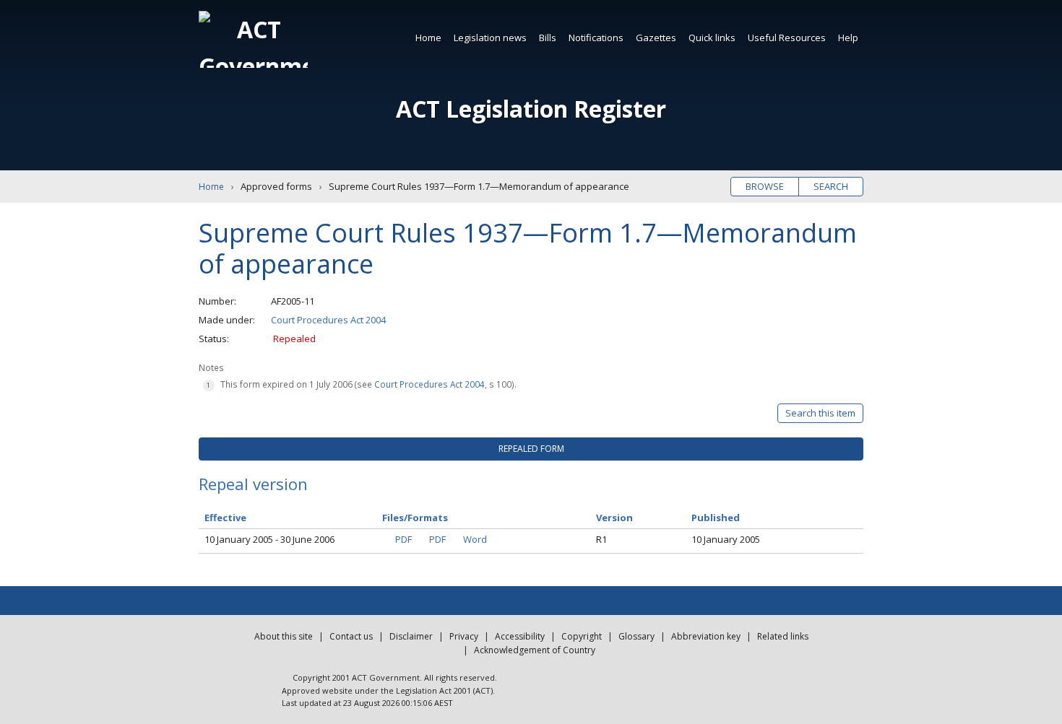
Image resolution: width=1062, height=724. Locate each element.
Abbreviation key (706, 636)
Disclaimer (411, 636)
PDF (403, 539)
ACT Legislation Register (531, 108)
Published (715, 517)
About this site (283, 636)
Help (848, 37)
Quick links (711, 37)
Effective (225, 517)
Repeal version (253, 483)
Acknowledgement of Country (534, 650)
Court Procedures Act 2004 (328, 319)
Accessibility (520, 636)
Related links (782, 636)
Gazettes (656, 37)
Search (830, 186)
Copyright (581, 636)
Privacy (463, 636)
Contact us (351, 636)
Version (614, 517)
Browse (765, 186)
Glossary (636, 636)
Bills (547, 37)
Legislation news (490, 37)
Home (428, 37)
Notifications (596, 37)
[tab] (531, 449)
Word (475, 539)
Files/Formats (415, 517)
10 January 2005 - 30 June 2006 (269, 539)
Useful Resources (787, 37)
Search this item (820, 412)
